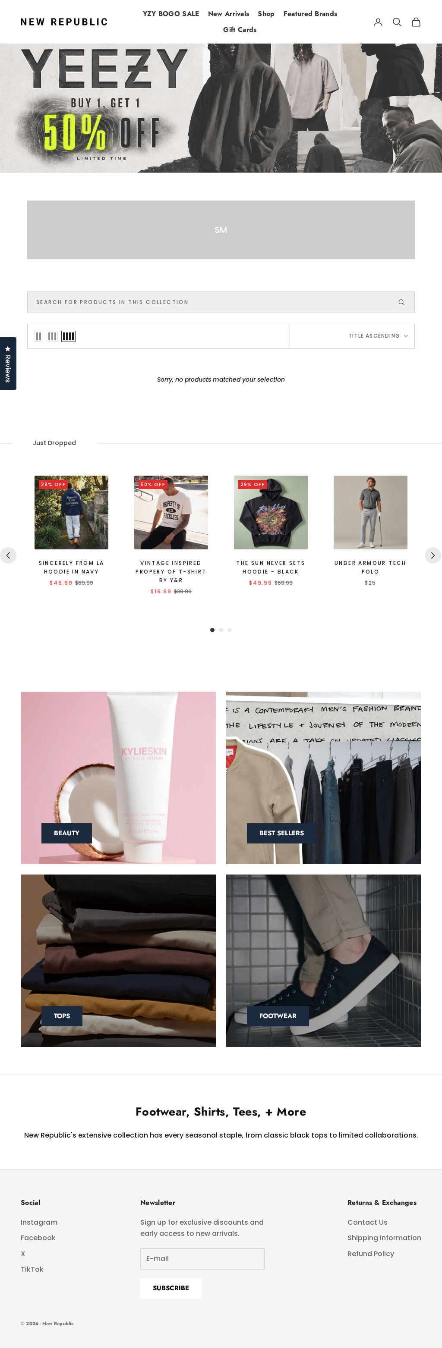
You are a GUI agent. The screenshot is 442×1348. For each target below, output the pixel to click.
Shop (266, 14)
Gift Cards (239, 29)
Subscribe (171, 1288)
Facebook (38, 1238)
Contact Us (367, 1222)
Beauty (66, 833)
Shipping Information (384, 1238)
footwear (278, 1016)
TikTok (32, 1269)
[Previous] (8, 555)
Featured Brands (311, 14)
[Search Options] (405, 302)
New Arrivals (228, 14)
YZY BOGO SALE (171, 14)
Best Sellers (281, 833)
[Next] (433, 555)
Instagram (39, 1222)
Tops (62, 1016)
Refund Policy (370, 1254)
